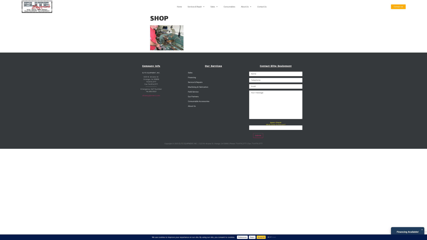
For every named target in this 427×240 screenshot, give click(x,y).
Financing (192, 77)
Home (179, 7)
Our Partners (193, 96)
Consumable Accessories (198, 101)
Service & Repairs (195, 82)
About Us (245, 7)
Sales (212, 7)
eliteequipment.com (151, 95)
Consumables (229, 7)
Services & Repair (195, 7)
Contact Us (262, 7)
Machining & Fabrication (198, 87)
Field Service (193, 92)
